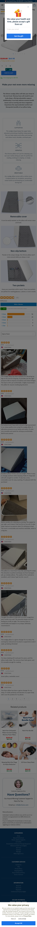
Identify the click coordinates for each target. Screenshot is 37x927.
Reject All (13, 918)
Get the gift (18, 36)
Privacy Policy (27, 916)
